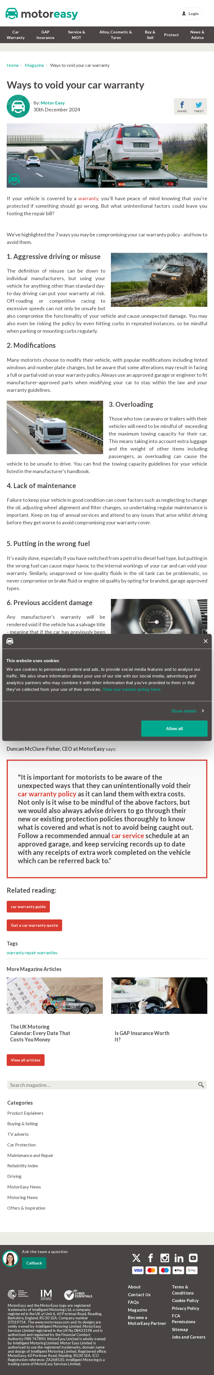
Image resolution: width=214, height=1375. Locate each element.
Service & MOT (76, 35)
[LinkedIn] (179, 1259)
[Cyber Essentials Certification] (78, 1295)
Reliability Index (22, 1165)
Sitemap (180, 1329)
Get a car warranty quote (34, 925)
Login (194, 13)
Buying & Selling (22, 1123)
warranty (88, 198)
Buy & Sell (150, 35)
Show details (184, 710)
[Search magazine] (201, 1085)
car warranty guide (28, 906)
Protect (171, 34)
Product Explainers (25, 1112)
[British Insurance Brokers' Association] (18, 1295)
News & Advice (197, 35)
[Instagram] (164, 1259)
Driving (14, 1176)
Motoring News (22, 1197)
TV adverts (18, 1134)
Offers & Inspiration (26, 1207)
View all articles (25, 1060)
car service (127, 835)
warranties (47, 952)
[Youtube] (193, 1259)
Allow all (174, 728)
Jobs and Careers (189, 1336)
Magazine (34, 65)
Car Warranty (16, 35)
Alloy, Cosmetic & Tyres (115, 35)
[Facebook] (150, 1259)
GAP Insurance (45, 35)
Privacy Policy (186, 1308)
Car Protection (21, 1144)
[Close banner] (206, 641)
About (134, 1286)
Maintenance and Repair (30, 1155)
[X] (136, 1258)
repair (31, 952)
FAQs (133, 1302)
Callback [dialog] (34, 1263)
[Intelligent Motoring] (46, 1295)
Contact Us (139, 1294)
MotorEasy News (24, 1186)
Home (13, 65)
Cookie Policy (185, 1300)
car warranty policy (47, 794)
